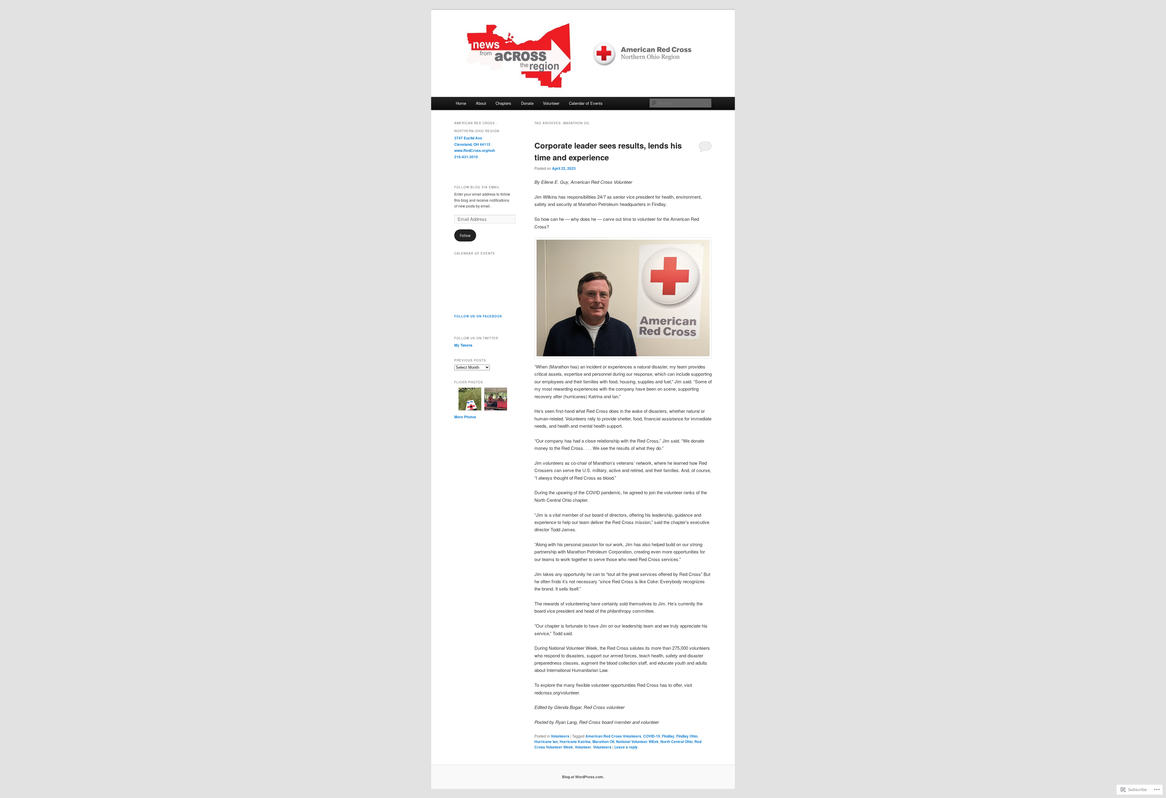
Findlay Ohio (686, 736)
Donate (527, 103)
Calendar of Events (586, 103)
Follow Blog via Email (477, 187)
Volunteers (560, 736)
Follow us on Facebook (478, 316)
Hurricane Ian (546, 741)
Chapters (503, 103)
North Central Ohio (676, 741)
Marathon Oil (603, 741)
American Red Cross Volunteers (613, 736)
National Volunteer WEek (637, 741)
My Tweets (463, 345)
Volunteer (551, 103)
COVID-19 (651, 736)
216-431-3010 (466, 156)
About (481, 103)
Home (461, 103)
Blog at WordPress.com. (583, 776)
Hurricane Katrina (575, 741)
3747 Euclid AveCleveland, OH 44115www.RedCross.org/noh (474, 144)
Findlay (668, 736)
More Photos (465, 417)
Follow (465, 235)
